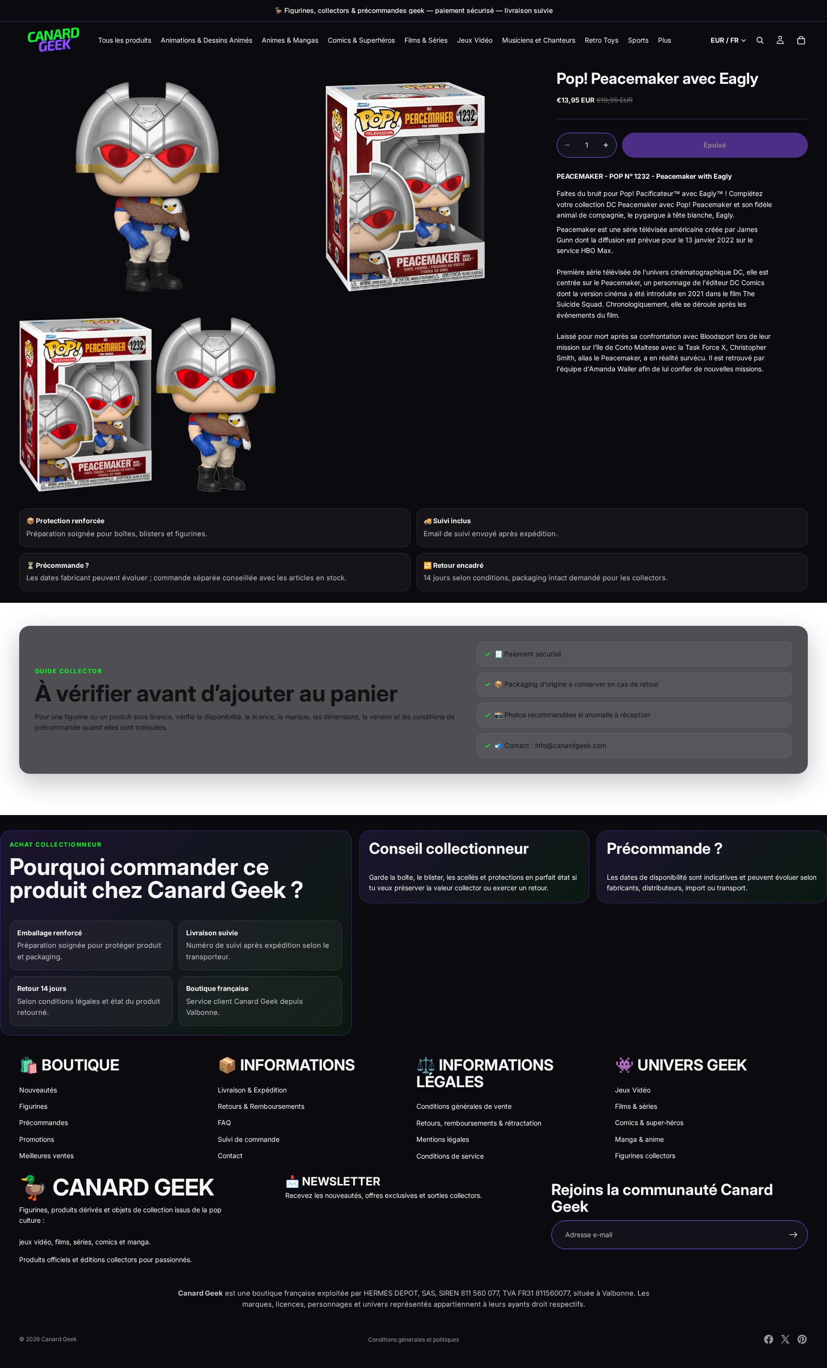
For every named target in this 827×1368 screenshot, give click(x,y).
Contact (230, 1155)
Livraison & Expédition (252, 1090)
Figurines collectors (645, 1155)
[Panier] (801, 40)
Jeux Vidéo (632, 1090)
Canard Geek (59, 1339)
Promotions (36, 1139)
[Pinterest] (802, 1339)
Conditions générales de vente (464, 1106)
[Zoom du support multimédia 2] (405, 186)
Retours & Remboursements (261, 1106)
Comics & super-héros (649, 1122)
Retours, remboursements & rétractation (478, 1123)
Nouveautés (38, 1090)
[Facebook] (768, 1339)
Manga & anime (639, 1139)
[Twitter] (785, 1339)
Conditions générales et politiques (413, 1339)
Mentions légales (442, 1139)
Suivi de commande (248, 1139)
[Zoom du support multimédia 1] (147, 186)
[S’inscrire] (793, 1235)
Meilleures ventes (46, 1155)
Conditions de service (450, 1156)
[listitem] (664, 40)
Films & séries (636, 1106)
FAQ (224, 1122)
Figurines (33, 1106)
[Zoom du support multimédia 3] (147, 404)
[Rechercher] (760, 40)
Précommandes (43, 1122)
